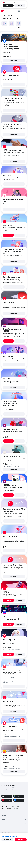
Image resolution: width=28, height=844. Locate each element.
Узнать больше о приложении (8, 792)
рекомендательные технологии (9, 836)
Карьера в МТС (4, 811)
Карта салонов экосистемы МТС (13, 808)
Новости (23, 806)
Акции (2, 808)
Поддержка (11, 806)
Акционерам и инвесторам (16, 811)
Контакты (18, 806)
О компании (4, 806)
